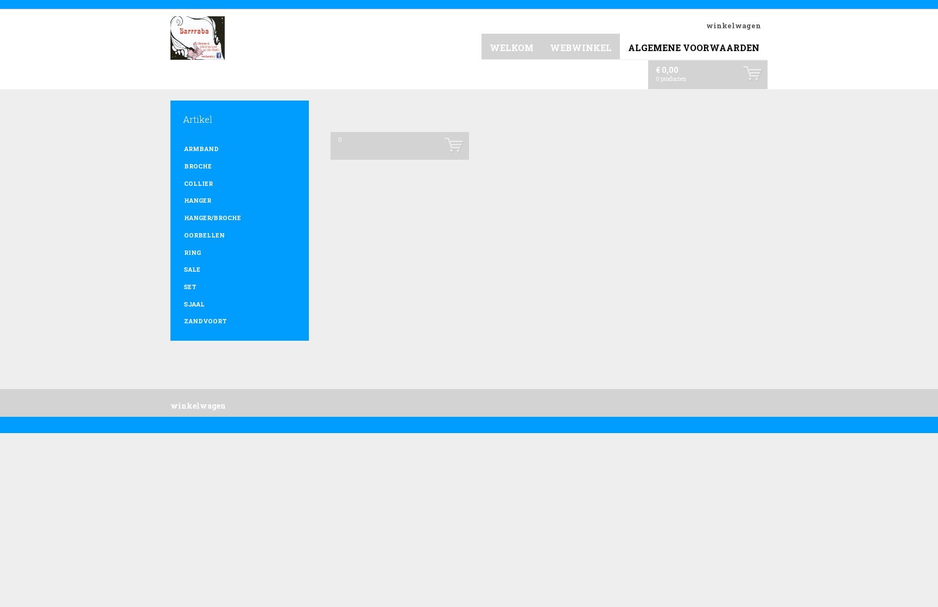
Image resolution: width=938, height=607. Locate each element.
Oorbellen (204, 235)
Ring (192, 252)
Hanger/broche (212, 218)
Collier (198, 183)
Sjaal (194, 304)
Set (190, 287)
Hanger (197, 200)
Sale (192, 269)
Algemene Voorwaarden (693, 47)
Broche (198, 166)
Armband (201, 149)
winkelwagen (733, 25)
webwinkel (581, 47)
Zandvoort (205, 321)
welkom (512, 47)
